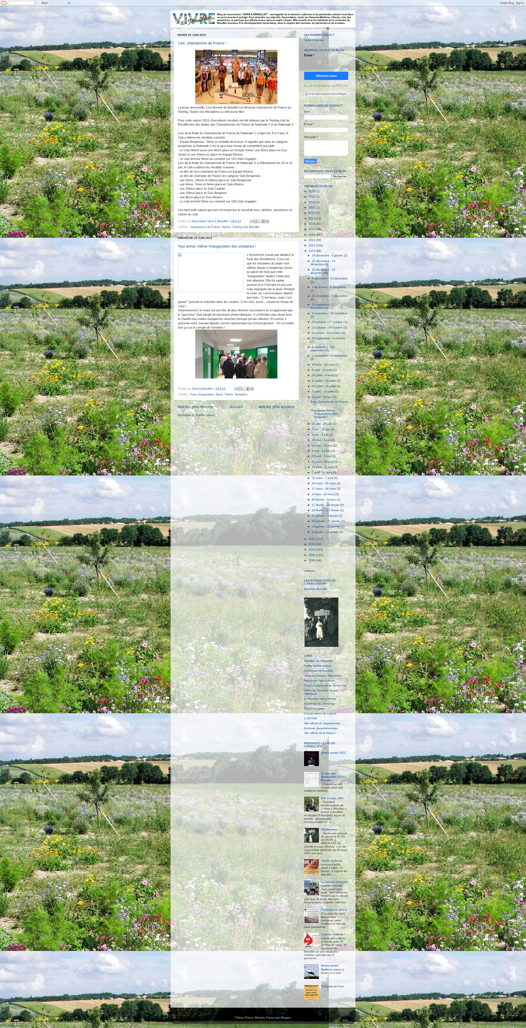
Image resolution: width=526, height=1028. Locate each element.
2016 (312, 234)
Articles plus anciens (276, 407)
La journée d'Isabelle (334, 882)
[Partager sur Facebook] (264, 221)
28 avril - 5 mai (322, 456)
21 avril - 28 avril (323, 461)
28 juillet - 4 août (323, 375)
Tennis (228, 394)
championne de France (205, 226)
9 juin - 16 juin (321, 429)
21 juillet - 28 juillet (324, 380)
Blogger (286, 1017)
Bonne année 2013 (333, 752)
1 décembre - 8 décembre (329, 287)
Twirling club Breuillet (246, 226)
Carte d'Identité (314, 40)
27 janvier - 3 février (325, 515)
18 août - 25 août (323, 364)
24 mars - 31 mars (324, 483)
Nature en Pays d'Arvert (319, 680)
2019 (312, 218)
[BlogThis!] (256, 221)
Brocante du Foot (332, 986)
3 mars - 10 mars (323, 494)
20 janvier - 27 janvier (326, 521)
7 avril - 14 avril (322, 472)
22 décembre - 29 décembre (322, 263)
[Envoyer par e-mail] (252, 221)
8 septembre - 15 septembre (322, 349)
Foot (193, 394)
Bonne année (329, 965)
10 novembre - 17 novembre (322, 306)
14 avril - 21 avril (323, 467)
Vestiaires (241, 394)
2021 (312, 207)
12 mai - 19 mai (322, 445)
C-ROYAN (310, 718)
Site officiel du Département (322, 723)
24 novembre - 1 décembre (329, 296)
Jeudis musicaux (332, 860)
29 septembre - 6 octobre (328, 338)
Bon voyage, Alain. (333, 798)
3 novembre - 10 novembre (329, 313)
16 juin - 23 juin (322, 423)
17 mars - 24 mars (324, 488)
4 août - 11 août (322, 370)
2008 (312, 560)
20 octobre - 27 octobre (327, 322)
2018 (312, 223)
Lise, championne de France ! (202, 43)
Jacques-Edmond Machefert (322, 675)
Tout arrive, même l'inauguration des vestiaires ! (217, 246)
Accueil (236, 407)
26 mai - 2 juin (321, 440)
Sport (219, 394)
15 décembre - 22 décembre (322, 271)
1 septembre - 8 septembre (329, 355)
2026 (312, 191)
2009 (312, 555)
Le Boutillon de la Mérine (320, 698)
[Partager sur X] (260, 221)
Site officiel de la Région (319, 733)
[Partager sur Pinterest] (267, 221)
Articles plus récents (195, 407)
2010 (312, 549)
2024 (312, 196)
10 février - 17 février (326, 510)
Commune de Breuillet (318, 670)
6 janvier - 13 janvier (325, 532)
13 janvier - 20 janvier (326, 526)
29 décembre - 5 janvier (328, 255)
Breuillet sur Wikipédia (318, 660)
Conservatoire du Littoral (320, 713)
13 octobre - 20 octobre (327, 327)
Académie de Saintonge (319, 703)
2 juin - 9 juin (320, 434)
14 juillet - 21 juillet (324, 386)
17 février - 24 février (326, 505)
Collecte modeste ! (333, 934)
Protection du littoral (334, 909)
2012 (312, 538)
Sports (226, 226)
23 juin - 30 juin (322, 397)
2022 (312, 202)
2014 (312, 245)
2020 (312, 213)
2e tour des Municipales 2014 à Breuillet (333, 777)
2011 (312, 544)
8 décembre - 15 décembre (329, 278)
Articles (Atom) (205, 415)
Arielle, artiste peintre (318, 665)
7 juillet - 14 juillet (323, 391)
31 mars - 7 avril (323, 478)
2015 (312, 240)
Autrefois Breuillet (315, 589)
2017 (312, 229)
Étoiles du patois (314, 708)
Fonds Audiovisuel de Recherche (325, 685)
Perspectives (329, 829)
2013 (312, 251)
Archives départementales (321, 728)
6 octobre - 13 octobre (327, 333)
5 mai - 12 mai (321, 450)
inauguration (206, 394)
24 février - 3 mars (324, 499)
